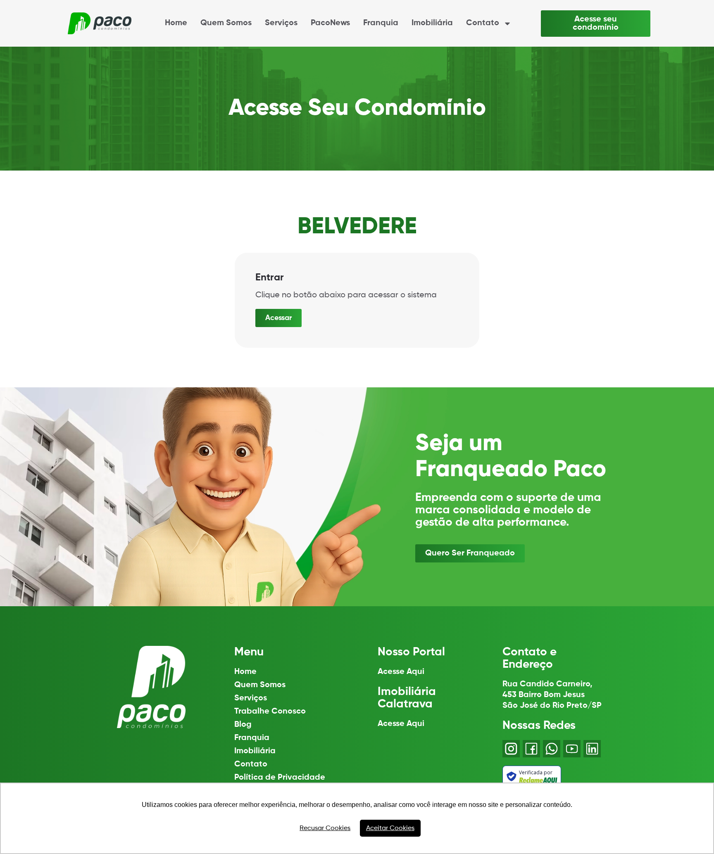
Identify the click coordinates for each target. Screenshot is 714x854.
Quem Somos (226, 23)
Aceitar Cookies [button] (390, 828)
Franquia (380, 23)
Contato (482, 23)
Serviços (281, 23)
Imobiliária (432, 23)
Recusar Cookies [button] (325, 828)
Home (176, 23)
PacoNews (330, 23)
